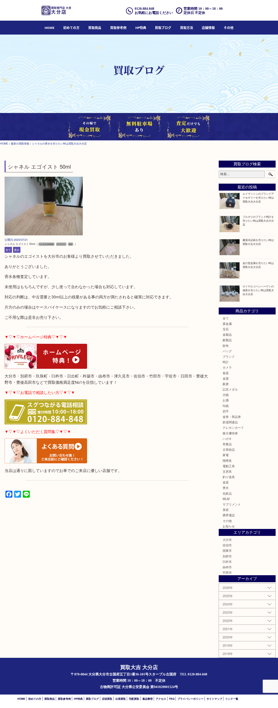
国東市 (227, 550)
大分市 (227, 539)
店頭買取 (107, 699)
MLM (226, 499)
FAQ (171, 699)
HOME (49, 27)
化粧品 (227, 493)
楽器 (226, 482)
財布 (226, 345)
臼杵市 (227, 561)
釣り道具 (229, 477)
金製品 (227, 334)
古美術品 (229, 449)
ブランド (229, 356)
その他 (227, 521)
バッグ (227, 351)
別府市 (227, 556)
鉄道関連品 (230, 422)
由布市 (227, 567)
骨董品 (227, 444)
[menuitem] (49, 27)
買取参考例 (118, 27)
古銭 (226, 394)
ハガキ (227, 438)
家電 (226, 455)
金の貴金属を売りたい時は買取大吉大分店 (258, 265)
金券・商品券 (232, 416)
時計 (226, 362)
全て (8, 250)
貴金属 (227, 323)
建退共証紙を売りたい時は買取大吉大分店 (258, 242)
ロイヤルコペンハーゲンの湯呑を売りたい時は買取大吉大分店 (258, 290)
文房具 (227, 471)
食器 (226, 373)
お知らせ (229, 526)
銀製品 (227, 340)
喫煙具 (227, 460)
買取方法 (186, 27)
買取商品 (94, 27)
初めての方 (71, 27)
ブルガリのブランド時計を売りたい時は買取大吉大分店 (258, 220)
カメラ (227, 367)
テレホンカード (233, 427)
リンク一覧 (231, 699)
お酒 (226, 400)
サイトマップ (214, 699)
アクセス (161, 699)
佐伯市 (227, 545)
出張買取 (120, 699)
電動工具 (229, 466)
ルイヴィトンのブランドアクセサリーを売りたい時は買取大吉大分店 (258, 197)
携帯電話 (229, 515)
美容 (226, 509)
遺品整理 (147, 699)
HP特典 (140, 27)
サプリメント (232, 504)
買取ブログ (163, 27)
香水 (16, 250)
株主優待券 (230, 433)
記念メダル (230, 389)
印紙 (226, 406)
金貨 (226, 378)
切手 (226, 411)
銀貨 (226, 384)
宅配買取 (134, 699)
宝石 (226, 329)
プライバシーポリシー (190, 699)
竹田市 (227, 572)
